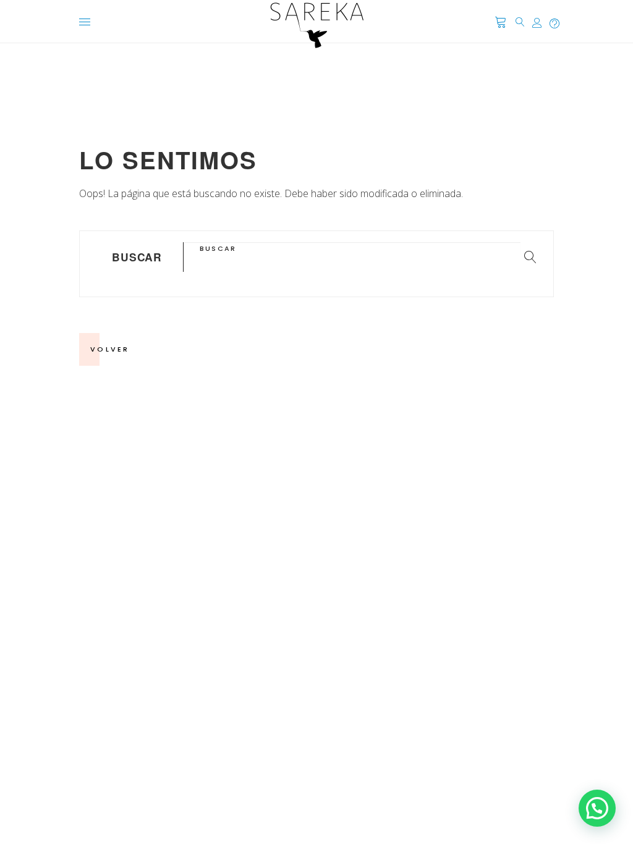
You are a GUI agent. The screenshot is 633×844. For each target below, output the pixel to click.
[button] (597, 808)
